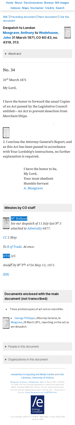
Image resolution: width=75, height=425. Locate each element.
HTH (6, 256)
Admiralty (34, 228)
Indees (16, 7)
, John (36, 382)
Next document (47, 16)
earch (60, 7)
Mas (25, 7)
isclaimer (37, 7)
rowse (49, 2)
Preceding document (23, 16)
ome (9, 2)
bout (18, 2)
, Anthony (18, 33)
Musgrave (16, 322)
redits (49, 7)
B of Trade (14, 246)
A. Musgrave (33, 188)
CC (5, 237)
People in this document (23, 346)
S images (62, 2)
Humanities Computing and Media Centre (32, 374)
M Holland (19, 218)
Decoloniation (33, 2)
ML (5, 16)
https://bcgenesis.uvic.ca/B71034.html (41, 392)
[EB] (6, 274)
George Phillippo (25, 318)
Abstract (14, 53)
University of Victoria (43, 377)
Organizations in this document (28, 359)
